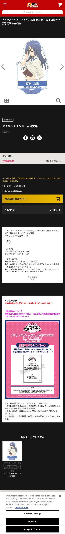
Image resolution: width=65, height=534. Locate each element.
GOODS (5, 131)
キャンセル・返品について (14, 185)
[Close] (60, 496)
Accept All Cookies (32, 529)
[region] (32, 512)
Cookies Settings (32, 513)
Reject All (32, 521)
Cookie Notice (21, 507)
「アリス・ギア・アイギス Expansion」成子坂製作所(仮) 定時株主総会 (31, 21)
